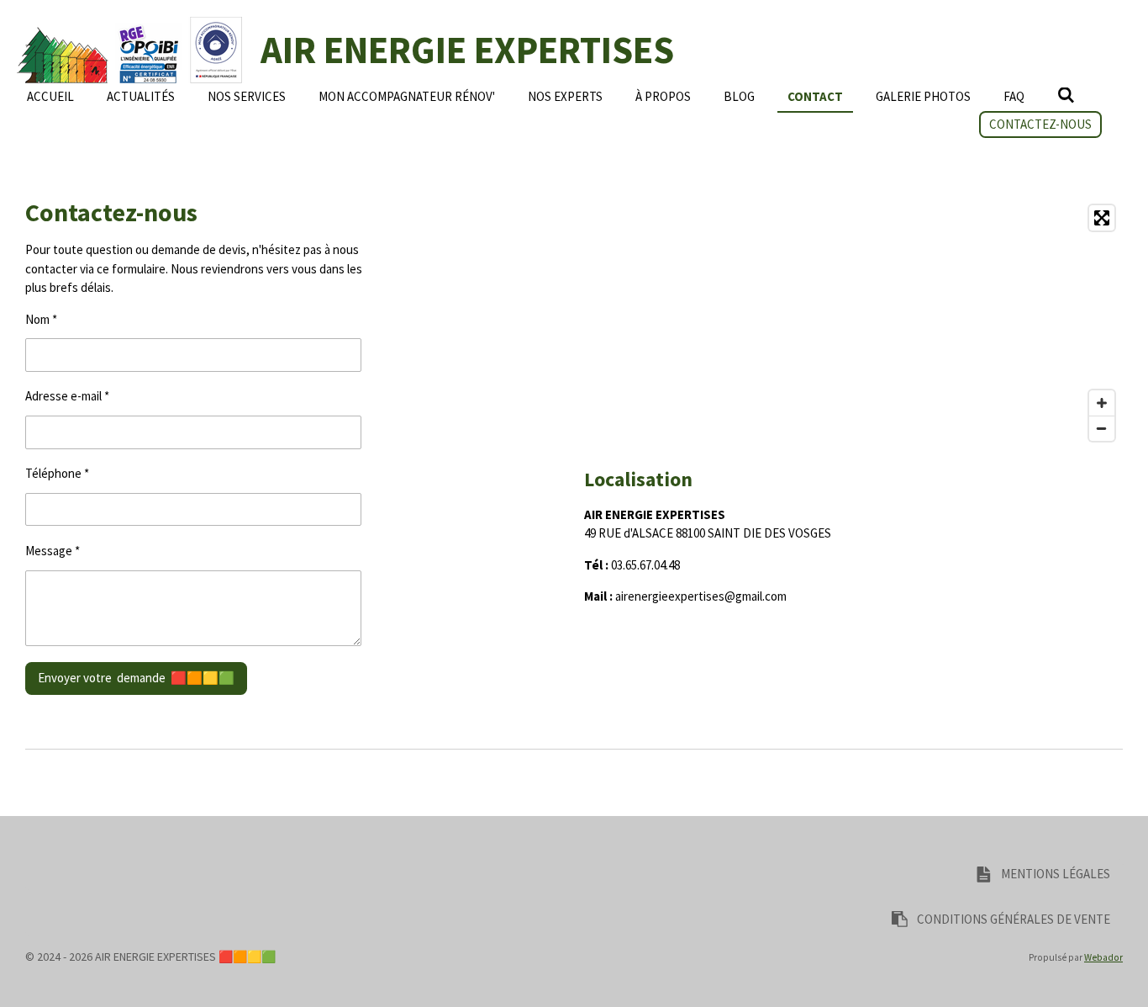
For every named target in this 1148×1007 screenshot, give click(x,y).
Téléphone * (57, 473)
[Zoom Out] (1101, 428)
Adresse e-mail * (67, 396)
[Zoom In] (1101, 403)
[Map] (853, 323)
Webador (1103, 957)
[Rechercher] (1066, 95)
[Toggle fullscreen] (1101, 218)
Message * (52, 551)
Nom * (41, 319)
